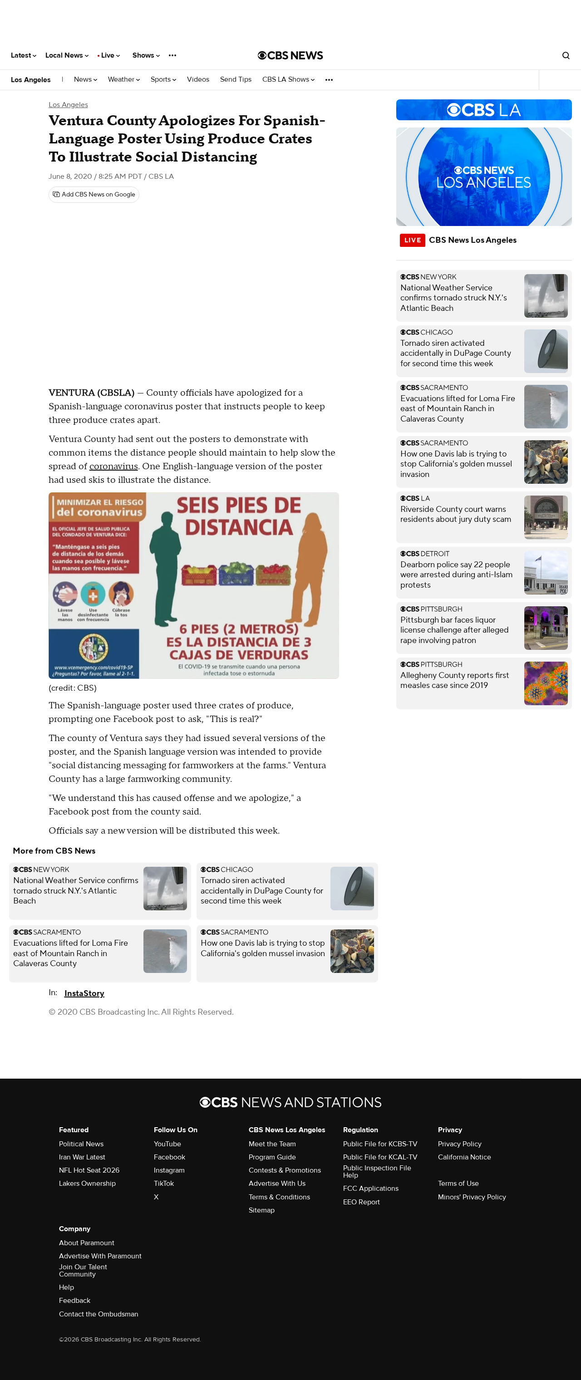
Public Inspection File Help (377, 1171)
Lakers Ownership (87, 1183)
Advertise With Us (277, 1183)
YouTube (167, 1144)
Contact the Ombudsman (98, 1314)
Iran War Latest (82, 1157)
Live (108, 55)
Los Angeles (31, 79)
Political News (81, 1144)
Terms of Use (458, 1183)
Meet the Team (272, 1144)
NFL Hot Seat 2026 (89, 1170)
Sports (161, 79)
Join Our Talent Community (83, 1270)
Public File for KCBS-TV (380, 1144)
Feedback (74, 1300)
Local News (65, 55)
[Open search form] (566, 55)
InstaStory (84, 993)
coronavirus (113, 466)
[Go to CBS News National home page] (290, 55)
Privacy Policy (460, 1144)
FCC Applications (371, 1188)
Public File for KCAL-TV (380, 1157)
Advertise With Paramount (100, 1256)
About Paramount (86, 1243)
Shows (144, 55)
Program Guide (272, 1157)
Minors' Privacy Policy (472, 1197)
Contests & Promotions (285, 1170)
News (84, 79)
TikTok (164, 1183)
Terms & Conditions (279, 1197)
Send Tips (235, 79)
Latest (22, 55)
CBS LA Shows (286, 79)
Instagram (169, 1170)
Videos (198, 79)
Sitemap (262, 1210)
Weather (122, 79)
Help (66, 1287)
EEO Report (361, 1202)
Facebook (169, 1157)
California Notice (464, 1157)
